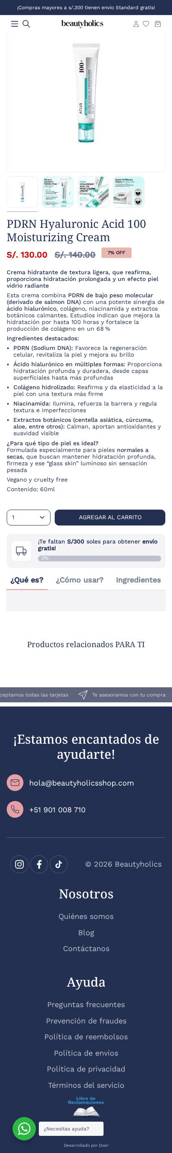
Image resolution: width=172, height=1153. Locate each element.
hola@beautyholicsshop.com (81, 782)
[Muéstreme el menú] (14, 24)
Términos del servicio (86, 1085)
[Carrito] (158, 24)
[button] (26, 24)
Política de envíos (86, 1052)
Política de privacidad (86, 1068)
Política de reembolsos (86, 1036)
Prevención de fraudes (86, 1020)
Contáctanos (86, 948)
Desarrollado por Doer (86, 1145)
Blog (86, 932)
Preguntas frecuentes (86, 1004)
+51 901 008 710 (57, 809)
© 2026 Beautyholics (123, 864)
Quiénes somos (86, 916)
